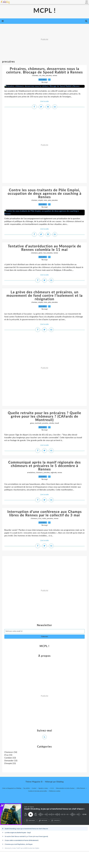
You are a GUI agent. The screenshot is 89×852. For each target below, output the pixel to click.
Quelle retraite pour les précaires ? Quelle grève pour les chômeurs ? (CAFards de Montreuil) (44, 416)
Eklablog (59, 782)
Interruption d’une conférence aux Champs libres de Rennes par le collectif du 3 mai (44, 513)
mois (45, 200)
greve (40, 253)
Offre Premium (81, 788)
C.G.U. (52, 788)
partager (44, 820)
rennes (55, 75)
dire (43, 75)
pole (49, 200)
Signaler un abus (43, 788)
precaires (49, 75)
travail (57, 423)
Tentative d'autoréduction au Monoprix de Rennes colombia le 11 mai (44, 248)
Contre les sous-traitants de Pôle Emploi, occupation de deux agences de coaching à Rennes (44, 193)
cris (40, 75)
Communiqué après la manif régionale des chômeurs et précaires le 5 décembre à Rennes (44, 466)
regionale (54, 472)
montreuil (38, 423)
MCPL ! (44, 11)
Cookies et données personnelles (37, 791)
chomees (35, 75)
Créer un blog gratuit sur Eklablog (11, 788)
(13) (10, 758)
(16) (10, 752)
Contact (34, 788)
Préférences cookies (54, 791)
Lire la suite (44, 101)
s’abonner (32, 820)
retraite (51, 423)
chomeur (34, 200)
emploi (40, 200)
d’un (39, 518)
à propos (57, 820)
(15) (8, 755)
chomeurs (34, 253)
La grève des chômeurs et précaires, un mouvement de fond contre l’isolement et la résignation (45, 295)
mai (44, 253)
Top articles (26, 788)
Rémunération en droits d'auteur (65, 788)
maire (44, 518)
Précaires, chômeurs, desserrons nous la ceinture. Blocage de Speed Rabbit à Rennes (44, 70)
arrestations (31, 472)
